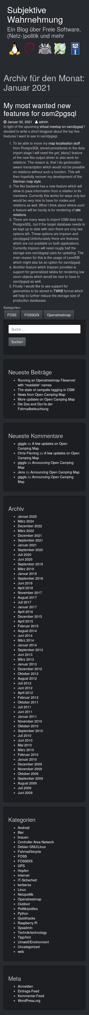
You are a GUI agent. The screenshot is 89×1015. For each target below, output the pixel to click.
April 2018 (25, 587)
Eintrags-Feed (28, 991)
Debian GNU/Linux (32, 846)
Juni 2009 (25, 792)
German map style (27, 181)
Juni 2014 (25, 635)
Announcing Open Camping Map (55, 472)
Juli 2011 (24, 706)
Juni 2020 (25, 559)
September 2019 (30, 564)
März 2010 (26, 749)
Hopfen (23, 870)
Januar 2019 (27, 573)
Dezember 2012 (30, 668)
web (21, 951)
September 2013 (30, 649)
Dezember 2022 (30, 525)
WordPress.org (29, 1000)
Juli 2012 (24, 683)
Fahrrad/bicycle (29, 851)
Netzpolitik (25, 894)
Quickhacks (26, 918)
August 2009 (27, 783)
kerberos (24, 884)
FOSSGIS (31, 314)
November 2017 (30, 592)
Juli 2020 (24, 554)
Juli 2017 (24, 602)
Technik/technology (32, 932)
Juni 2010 (25, 740)
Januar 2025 (27, 516)
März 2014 (26, 640)
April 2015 (25, 621)
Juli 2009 (24, 787)
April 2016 (25, 611)
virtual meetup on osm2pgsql (61, 126)
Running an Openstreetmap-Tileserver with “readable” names (46, 382)
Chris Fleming (28, 453)
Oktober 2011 (28, 702)
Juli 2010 (24, 735)
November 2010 (30, 721)
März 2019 (26, 568)
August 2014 (27, 630)
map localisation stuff (64, 143)
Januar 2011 (27, 716)
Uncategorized (29, 946)
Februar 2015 (28, 625)
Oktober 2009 (28, 773)
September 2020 (30, 549)
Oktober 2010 (28, 726)
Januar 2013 (27, 664)
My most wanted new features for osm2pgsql (40, 109)
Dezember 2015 (30, 616)
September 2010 (30, 730)
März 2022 (26, 530)
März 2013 (26, 659)
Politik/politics (28, 908)
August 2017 (27, 597)
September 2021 (30, 540)
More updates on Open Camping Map (46, 399)
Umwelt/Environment (33, 942)
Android (23, 827)
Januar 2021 (27, 545)
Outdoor (24, 903)
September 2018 (30, 578)
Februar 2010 (28, 754)
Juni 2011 (25, 711)
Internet (23, 875)
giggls (22, 443)
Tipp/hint (24, 937)
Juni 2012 (25, 687)
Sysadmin (25, 927)
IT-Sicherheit (27, 880)
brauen (23, 837)
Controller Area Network (36, 841)
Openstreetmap (59, 314)
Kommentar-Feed (31, 995)
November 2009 (30, 768)
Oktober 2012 (28, 673)
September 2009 (30, 778)
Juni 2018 (25, 583)
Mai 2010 (25, 745)
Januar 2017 (27, 606)
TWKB (58, 290)
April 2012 (25, 692)
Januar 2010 (27, 759)
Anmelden (25, 986)
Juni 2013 (25, 654)
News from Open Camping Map (41, 394)
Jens (21, 472)
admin (43, 121)
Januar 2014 (27, 645)
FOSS (11, 314)
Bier (21, 832)
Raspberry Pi (27, 922)
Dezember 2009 (30, 764)
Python (23, 913)
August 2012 (27, 678)
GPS (21, 865)
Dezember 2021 (30, 535)
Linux (22, 889)
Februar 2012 (28, 697)
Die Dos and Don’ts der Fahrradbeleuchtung (35, 406)
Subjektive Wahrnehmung (35, 14)
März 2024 (26, 521)
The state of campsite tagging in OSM (46, 389)
